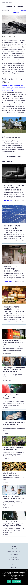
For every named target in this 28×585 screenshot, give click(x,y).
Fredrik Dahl (7, 322)
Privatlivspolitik (16, 581)
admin (5, 241)
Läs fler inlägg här (14, 156)
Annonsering (14, 567)
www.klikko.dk (15, 559)
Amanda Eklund (8, 281)
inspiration (23, 10)
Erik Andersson (8, 200)
